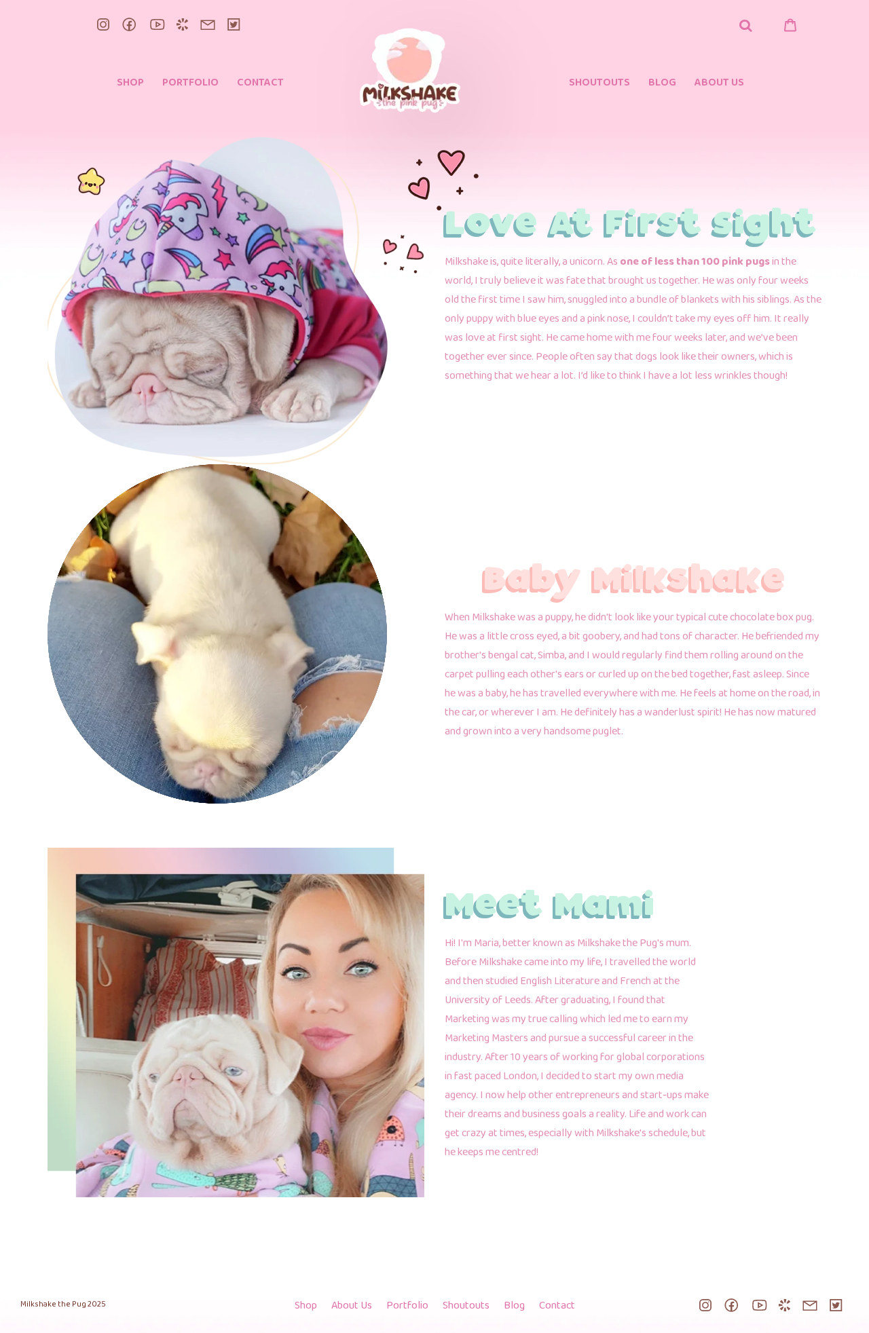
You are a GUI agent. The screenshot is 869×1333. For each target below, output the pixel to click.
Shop (306, 1306)
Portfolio (407, 1306)
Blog (514, 1306)
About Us (351, 1306)
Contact (557, 1306)
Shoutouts (466, 1306)
